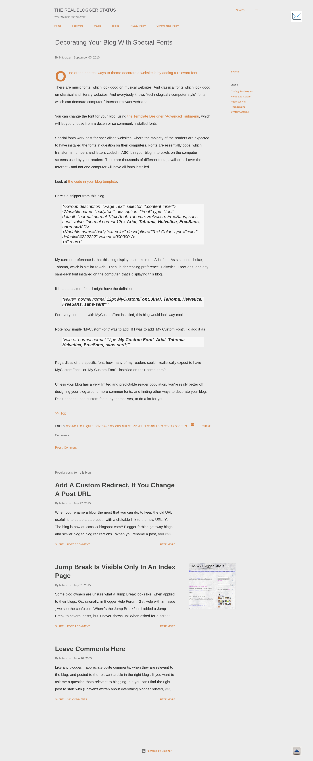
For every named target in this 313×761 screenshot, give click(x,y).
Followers (77, 25)
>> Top (60, 413)
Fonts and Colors (241, 96)
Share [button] (235, 71)
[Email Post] (192, 426)
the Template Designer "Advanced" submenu (163, 116)
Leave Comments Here (90, 649)
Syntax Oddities (240, 111)
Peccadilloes (238, 106)
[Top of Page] (296, 751)
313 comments (77, 699)
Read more (167, 544)
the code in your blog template (92, 181)
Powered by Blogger (159, 750)
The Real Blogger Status (85, 10)
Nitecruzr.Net (238, 101)
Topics (115, 25)
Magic (97, 25)
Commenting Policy (167, 25)
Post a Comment (65, 447)
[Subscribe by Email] (296, 17)
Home (57, 25)
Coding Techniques (242, 91)
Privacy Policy (138, 25)
